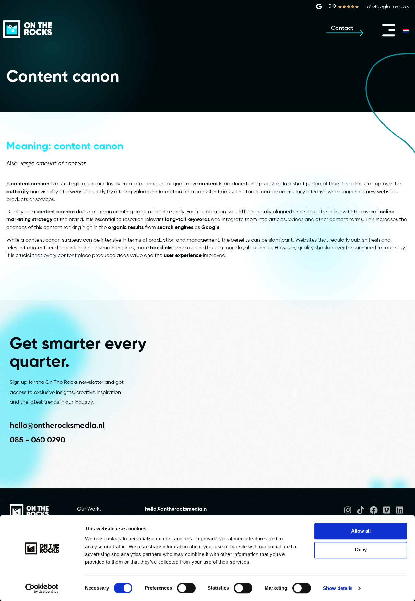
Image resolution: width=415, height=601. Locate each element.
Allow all (361, 531)
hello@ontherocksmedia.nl (57, 426)
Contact (342, 28)
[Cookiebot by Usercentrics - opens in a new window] (42, 588)
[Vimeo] (386, 510)
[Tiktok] (360, 510)
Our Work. (89, 509)
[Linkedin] (399, 510)
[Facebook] (373, 510)
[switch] (186, 588)
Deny (361, 549)
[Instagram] (347, 510)
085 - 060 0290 (37, 440)
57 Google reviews (387, 6)
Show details (337, 588)
